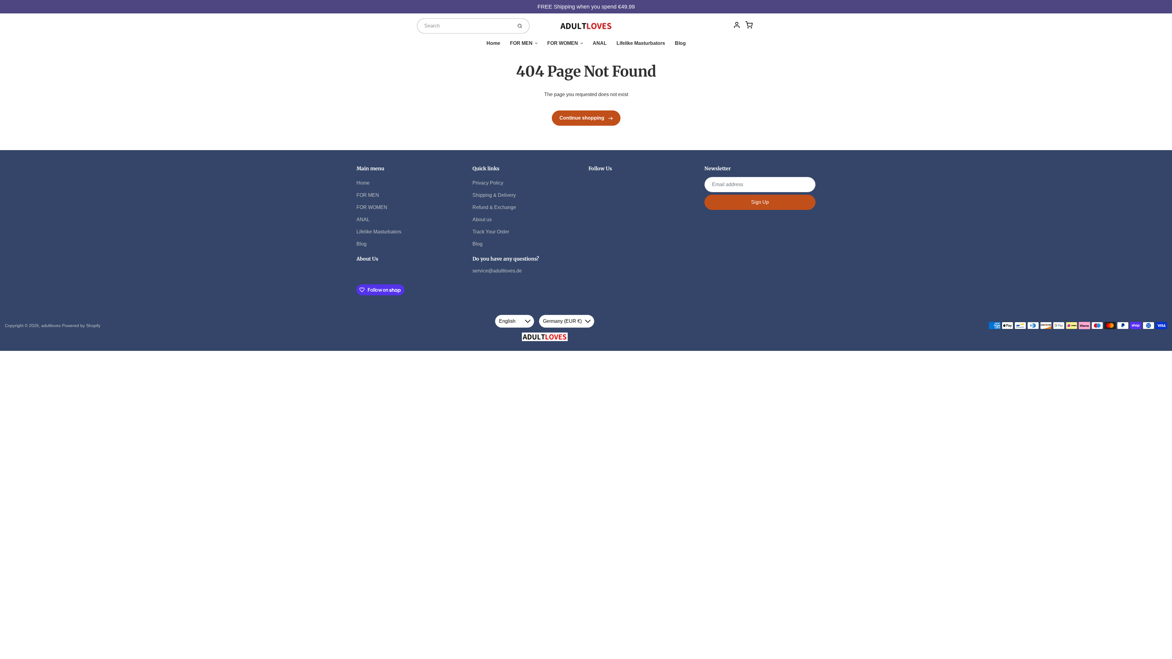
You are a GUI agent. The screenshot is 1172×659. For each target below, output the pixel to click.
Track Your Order (490, 231)
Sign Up (760, 202)
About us (482, 219)
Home (493, 43)
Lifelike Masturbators (641, 43)
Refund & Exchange (494, 207)
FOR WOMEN (562, 43)
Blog (680, 43)
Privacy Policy (487, 182)
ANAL (600, 43)
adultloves (51, 325)
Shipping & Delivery (494, 195)
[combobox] (464, 26)
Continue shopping (582, 118)
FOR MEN (521, 43)
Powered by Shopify (81, 325)
